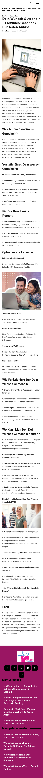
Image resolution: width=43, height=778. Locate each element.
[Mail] (28, 668)
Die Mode (6, 8)
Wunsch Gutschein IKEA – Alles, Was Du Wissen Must (19, 722)
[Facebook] (7, 35)
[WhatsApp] (22, 35)
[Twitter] (12, 35)
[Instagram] (14, 668)
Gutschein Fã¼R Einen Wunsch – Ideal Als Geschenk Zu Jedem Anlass (20, 712)
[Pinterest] (17, 35)
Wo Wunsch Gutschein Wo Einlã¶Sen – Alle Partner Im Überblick (17, 757)
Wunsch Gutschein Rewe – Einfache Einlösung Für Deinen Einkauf (19, 746)
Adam (7, 31)
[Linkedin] (21, 668)
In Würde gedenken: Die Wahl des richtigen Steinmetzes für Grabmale (20, 689)
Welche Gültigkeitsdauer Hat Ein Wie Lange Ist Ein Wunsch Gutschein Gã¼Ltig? (20, 700)
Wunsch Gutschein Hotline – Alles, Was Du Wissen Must (21, 736)
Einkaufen (14, 16)
